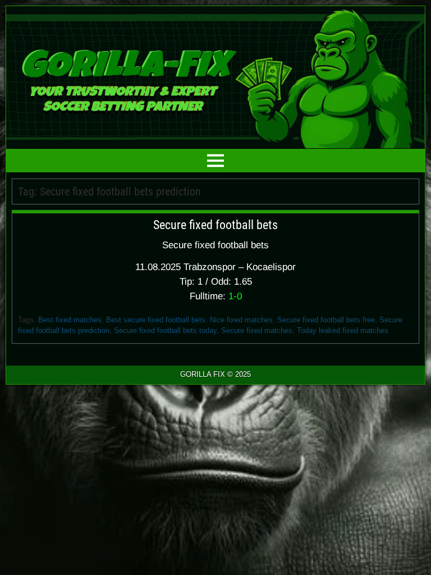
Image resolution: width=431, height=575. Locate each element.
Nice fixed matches (241, 320)
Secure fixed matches (256, 330)
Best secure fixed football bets (155, 320)
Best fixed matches (70, 320)
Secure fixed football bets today (165, 330)
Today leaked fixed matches (342, 330)
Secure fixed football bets (215, 225)
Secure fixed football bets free (326, 320)
